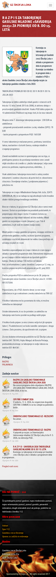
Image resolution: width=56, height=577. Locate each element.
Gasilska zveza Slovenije (12, 533)
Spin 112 (6, 529)
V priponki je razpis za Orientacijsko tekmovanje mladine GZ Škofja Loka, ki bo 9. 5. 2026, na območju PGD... (33, 433)
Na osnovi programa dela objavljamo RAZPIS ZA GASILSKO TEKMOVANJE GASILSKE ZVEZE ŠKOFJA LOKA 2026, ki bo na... (28, 385)
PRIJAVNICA (7, 364)
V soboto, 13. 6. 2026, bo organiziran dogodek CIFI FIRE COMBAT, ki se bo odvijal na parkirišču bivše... (33, 403)
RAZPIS (5, 361)
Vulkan (5, 525)
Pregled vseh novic (10, 466)
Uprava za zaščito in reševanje (15, 536)
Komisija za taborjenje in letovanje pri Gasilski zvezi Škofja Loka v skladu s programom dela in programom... (27, 452)
